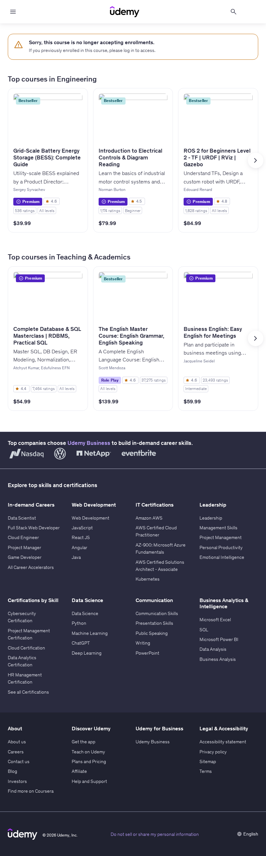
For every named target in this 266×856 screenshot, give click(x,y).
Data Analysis (213, 649)
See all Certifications (28, 692)
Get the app (83, 742)
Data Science (85, 613)
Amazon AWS (149, 518)
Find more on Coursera (31, 791)
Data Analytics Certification (22, 661)
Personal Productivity (221, 547)
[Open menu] (12, 11)
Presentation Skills (154, 623)
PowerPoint (147, 653)
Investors (17, 781)
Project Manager (24, 547)
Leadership (211, 518)
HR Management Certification (25, 678)
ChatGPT (81, 643)
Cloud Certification (26, 648)
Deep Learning (87, 653)
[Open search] (233, 11)
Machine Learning (90, 633)
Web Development (90, 518)
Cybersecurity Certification (22, 617)
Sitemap (208, 761)
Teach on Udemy (88, 752)
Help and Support (89, 781)
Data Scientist (22, 518)
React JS (81, 537)
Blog (12, 771)
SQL (204, 630)
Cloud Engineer (23, 537)
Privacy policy (213, 752)
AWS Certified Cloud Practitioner (156, 531)
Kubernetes (148, 579)
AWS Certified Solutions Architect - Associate (160, 565)
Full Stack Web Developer (34, 528)
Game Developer (25, 557)
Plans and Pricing (89, 761)
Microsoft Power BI (219, 639)
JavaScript (82, 528)
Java (76, 557)
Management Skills (218, 528)
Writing (143, 643)
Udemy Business (88, 443)
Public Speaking (152, 633)
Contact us (19, 761)
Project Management (221, 537)
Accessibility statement (223, 742)
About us (17, 742)
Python (79, 623)
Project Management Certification (29, 634)
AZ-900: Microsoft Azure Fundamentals (161, 548)
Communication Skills (157, 613)
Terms (206, 771)
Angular (79, 547)
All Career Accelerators (31, 567)
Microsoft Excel (215, 620)
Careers (16, 752)
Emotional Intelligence (222, 557)
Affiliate (79, 771)
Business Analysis (218, 659)
